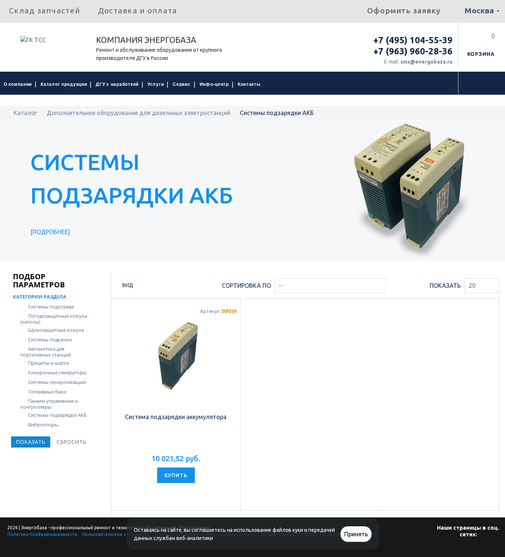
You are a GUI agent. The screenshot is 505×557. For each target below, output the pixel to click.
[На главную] (8, 112)
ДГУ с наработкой (117, 84)
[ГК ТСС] (48, 42)
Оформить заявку (404, 10)
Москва (480, 10)
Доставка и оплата (137, 10)
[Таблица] (167, 286)
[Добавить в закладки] (168, 494)
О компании (18, 84)
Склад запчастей (44, 10)
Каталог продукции (64, 84)
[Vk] (467, 548)
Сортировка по (246, 285)
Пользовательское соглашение (116, 534)
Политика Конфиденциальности (42, 534)
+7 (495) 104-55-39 (413, 40)
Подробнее (50, 232)
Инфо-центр (214, 84)
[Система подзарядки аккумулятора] (176, 355)
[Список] (154, 286)
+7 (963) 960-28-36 (413, 51)
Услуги (156, 84)
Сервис (181, 84)
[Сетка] (142, 286)
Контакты (249, 84)
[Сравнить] (183, 494)
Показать (445, 285)
